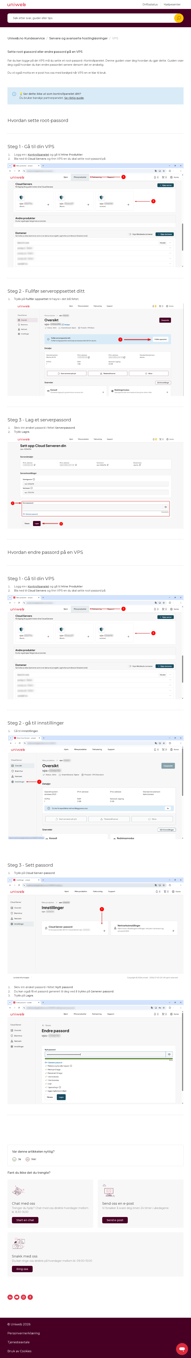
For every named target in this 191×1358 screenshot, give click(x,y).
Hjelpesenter (172, 4)
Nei (33, 1159)
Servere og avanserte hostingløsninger (78, 38)
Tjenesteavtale (18, 1342)
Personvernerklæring (23, 1333)
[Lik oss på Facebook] (30, 1297)
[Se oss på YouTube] (16, 1297)
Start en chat (25, 1220)
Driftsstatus (150, 4)
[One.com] (16, 4)
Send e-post (115, 1220)
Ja (19, 1159)
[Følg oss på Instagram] (23, 1297)
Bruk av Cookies (19, 1351)
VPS (115, 38)
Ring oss (22, 1269)
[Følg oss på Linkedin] (10, 1297)
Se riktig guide (74, 98)
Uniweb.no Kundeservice (26, 38)
